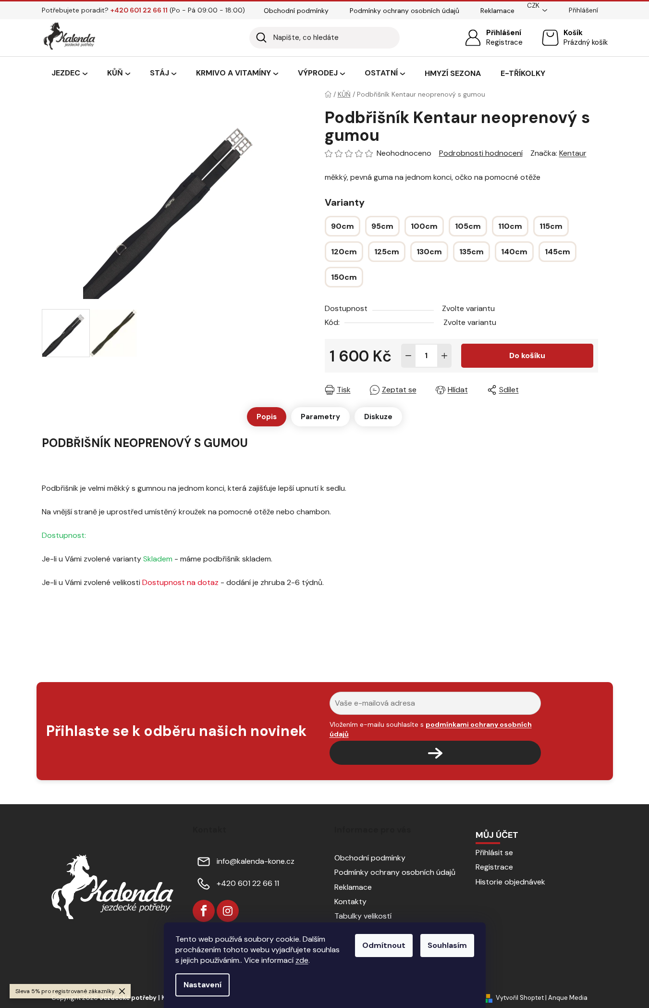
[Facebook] (204, 911)
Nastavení (202, 985)
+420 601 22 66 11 (248, 883)
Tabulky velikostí (363, 916)
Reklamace (497, 10)
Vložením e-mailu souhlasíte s (431, 729)
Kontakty (350, 901)
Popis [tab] (267, 417)
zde (301, 960)
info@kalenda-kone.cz (255, 861)
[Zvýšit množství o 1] (444, 356)
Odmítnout (383, 945)
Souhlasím (447, 945)
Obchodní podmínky (296, 10)
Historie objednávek (510, 882)
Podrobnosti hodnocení (481, 153)
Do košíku (527, 355)
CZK (533, 5)
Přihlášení (503, 32)
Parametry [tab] (320, 417)
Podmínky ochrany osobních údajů (404, 10)
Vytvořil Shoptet (520, 998)
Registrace (504, 42)
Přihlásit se (494, 852)
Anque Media (568, 998)
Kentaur (573, 153)
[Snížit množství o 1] (408, 356)
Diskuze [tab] (378, 417)
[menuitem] (69, 73)
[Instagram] (228, 911)
